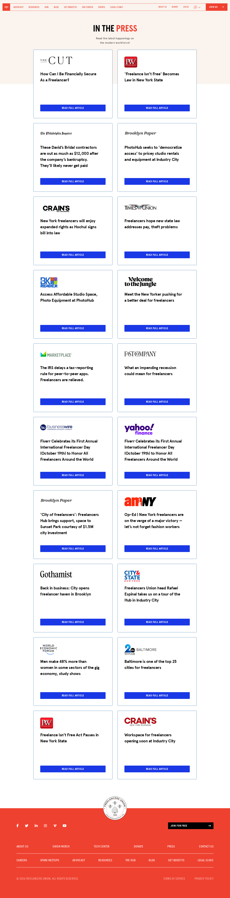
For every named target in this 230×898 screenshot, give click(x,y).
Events (101, 7)
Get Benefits (70, 7)
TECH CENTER (101, 846)
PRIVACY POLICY (204, 878)
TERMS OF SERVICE (174, 878)
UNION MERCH (61, 846)
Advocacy (18, 7)
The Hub (130, 860)
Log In (186, 7)
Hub (47, 7)
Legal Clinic (116, 7)
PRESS (171, 846)
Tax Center (87, 7)
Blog (56, 7)
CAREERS (22, 860)
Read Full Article (73, 108)
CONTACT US (206, 846)
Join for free (179, 825)
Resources (34, 7)
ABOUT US (162, 7)
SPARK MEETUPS (49, 860)
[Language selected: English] (197, 7)
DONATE (175, 7)
